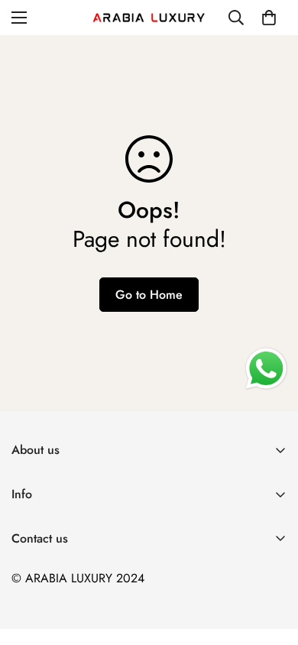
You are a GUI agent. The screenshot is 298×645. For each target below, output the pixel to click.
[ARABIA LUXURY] (149, 18)
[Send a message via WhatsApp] (266, 369)
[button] (269, 17)
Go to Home (149, 294)
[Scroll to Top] (270, 564)
